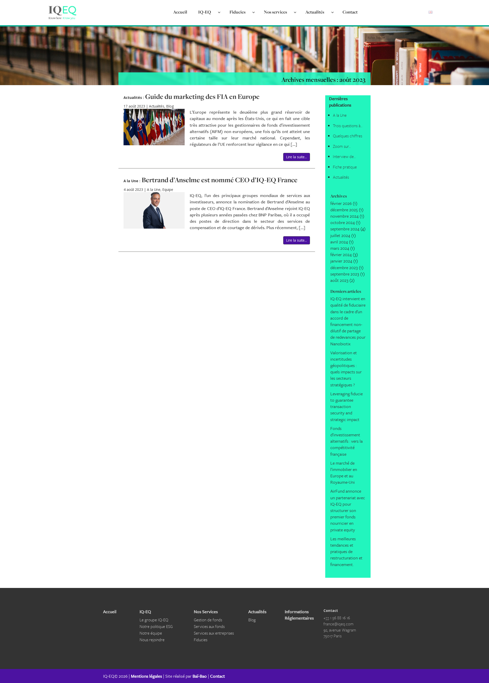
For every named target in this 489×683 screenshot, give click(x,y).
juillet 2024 (340, 235)
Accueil (180, 12)
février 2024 (341, 254)
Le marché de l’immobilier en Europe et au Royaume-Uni (343, 472)
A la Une (153, 189)
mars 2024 (339, 248)
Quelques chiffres (347, 136)
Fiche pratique (345, 167)
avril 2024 (339, 242)
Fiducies (237, 12)
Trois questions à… (347, 126)
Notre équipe (151, 633)
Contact (350, 12)
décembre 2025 (344, 209)
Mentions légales (146, 676)
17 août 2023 (135, 106)
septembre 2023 (344, 274)
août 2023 (339, 280)
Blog (170, 106)
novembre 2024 (344, 216)
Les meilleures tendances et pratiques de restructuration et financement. (346, 551)
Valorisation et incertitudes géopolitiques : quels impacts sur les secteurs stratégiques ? (346, 368)
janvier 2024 (341, 261)
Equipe (167, 189)
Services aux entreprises (214, 633)
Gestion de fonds (208, 620)
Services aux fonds (209, 626)
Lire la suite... (296, 157)
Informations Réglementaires (299, 614)
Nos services (275, 12)
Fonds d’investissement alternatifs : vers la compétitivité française (346, 441)
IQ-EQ (204, 12)
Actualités (314, 12)
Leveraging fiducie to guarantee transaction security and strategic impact (346, 406)
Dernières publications (340, 101)
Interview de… (344, 156)
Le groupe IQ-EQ (154, 620)
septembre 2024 (344, 229)
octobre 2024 (342, 222)
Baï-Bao (200, 676)
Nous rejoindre (152, 640)
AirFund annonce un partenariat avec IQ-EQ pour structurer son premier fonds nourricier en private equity (347, 510)
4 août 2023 (134, 189)
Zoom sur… (342, 146)
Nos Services (206, 611)
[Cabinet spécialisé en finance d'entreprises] (62, 12)
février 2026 (341, 203)
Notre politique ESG (156, 626)
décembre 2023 (344, 267)
